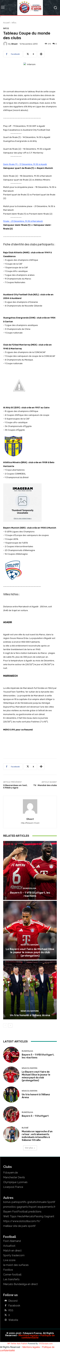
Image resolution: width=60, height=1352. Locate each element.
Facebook (14, 1305)
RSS (10, 1310)
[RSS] (5, 1310)
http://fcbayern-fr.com (30, 823)
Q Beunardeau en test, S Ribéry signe (15, 786)
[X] (5, 1315)
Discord (12, 1301)
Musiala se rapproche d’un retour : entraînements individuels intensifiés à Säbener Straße (37, 1135)
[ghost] (5, 44)
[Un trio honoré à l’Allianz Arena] (30, 989)
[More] (41, 54)
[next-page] (10, 1025)
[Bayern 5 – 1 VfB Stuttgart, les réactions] (30, 870)
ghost (14, 44)
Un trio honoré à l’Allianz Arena (30, 1015)
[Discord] (5, 1300)
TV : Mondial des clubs (45, 785)
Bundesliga (29, 888)
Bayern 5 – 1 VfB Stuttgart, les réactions (30, 894)
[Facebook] (5, 1305)
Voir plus (29, 1147)
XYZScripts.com (46, 1343)
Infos (14, 22)
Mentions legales (29, 1335)
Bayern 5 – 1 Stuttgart (35, 1115)
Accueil (6, 22)
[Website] (5, 1320)
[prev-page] (5, 1025)
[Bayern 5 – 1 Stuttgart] (11, 1114)
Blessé (25, 1128)
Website (13, 1320)
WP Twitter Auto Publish (17, 1343)
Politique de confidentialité (38, 1336)
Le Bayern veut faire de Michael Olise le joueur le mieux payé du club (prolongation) (30, 952)
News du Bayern (30, 945)
